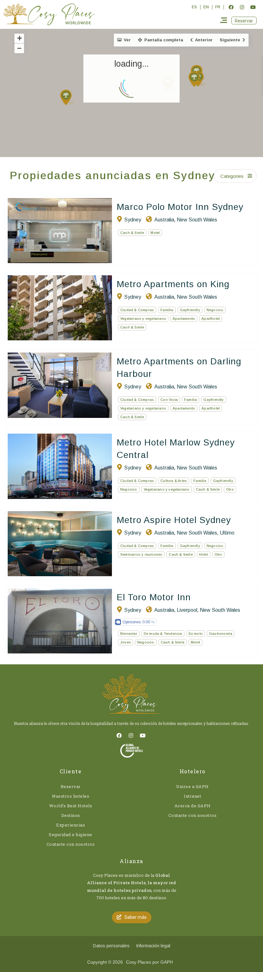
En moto (196, 634)
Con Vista (169, 400)
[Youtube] (253, 7)
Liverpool (187, 610)
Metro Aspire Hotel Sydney (174, 520)
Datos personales (111, 945)
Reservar (71, 786)
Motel (155, 233)
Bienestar (128, 634)
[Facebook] (231, 7)
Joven (125, 642)
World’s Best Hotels (70, 806)
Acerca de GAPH (192, 806)
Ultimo (227, 533)
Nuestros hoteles (70, 796)
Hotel (203, 554)
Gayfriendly (190, 310)
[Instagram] (242, 7)
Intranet (192, 796)
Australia (164, 219)
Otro (230, 489)
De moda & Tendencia (163, 634)
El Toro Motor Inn (154, 597)
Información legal (153, 945)
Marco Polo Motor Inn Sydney (180, 207)
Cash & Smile (132, 233)
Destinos (70, 815)
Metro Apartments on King (173, 284)
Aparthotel (210, 318)
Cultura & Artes (173, 481)
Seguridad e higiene (70, 834)
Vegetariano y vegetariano (143, 318)
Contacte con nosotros (71, 844)
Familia (166, 310)
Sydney (132, 219)
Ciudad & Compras (137, 310)
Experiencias (70, 825)
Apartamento (184, 318)
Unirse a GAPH (192, 786)
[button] (244, 20)
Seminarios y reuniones (141, 554)
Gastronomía (220, 634)
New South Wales (197, 219)
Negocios (215, 310)
